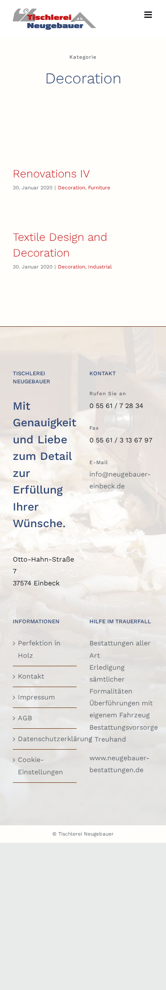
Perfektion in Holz (39, 649)
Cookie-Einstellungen (40, 766)
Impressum (36, 697)
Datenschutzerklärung (45, 739)
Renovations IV (51, 173)
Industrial (100, 267)
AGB (25, 718)
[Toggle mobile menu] (148, 14)
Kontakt (31, 676)
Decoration (71, 188)
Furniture (99, 188)
